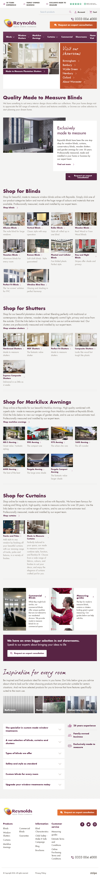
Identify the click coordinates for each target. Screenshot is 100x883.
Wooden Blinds (82, 228)
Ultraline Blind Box (36, 285)
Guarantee (24, 836)
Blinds (5, 828)
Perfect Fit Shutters (60, 349)
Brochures (39, 850)
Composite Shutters (84, 349)
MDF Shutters (33, 349)
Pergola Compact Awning (59, 470)
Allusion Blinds (10, 228)
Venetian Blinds (10, 255)
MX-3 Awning (9, 442)
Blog (37, 846)
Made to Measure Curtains (35, 537)
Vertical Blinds (33, 228)
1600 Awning (81, 442)
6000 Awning (9, 469)
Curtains (6, 840)
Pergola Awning (34, 469)
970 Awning (57, 442)
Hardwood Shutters (12, 349)
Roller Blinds (57, 228)
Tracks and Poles (11, 536)
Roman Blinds (33, 255)
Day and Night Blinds (82, 256)
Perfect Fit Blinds (11, 285)
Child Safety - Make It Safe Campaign (41, 839)
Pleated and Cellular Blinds (61, 256)
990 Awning (33, 442)
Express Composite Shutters (12, 377)
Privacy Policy (40, 873)
